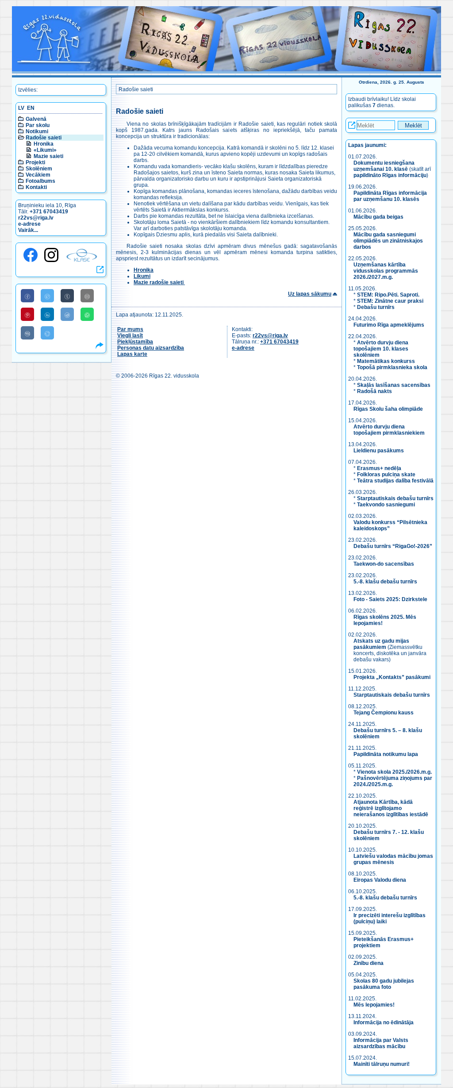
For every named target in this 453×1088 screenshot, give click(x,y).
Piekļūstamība (135, 342)
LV (21, 108)
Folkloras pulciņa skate (386, 474)
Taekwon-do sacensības (383, 564)
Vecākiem (38, 175)
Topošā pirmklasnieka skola (392, 367)
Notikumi (37, 131)
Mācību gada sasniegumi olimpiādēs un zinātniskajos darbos (388, 240)
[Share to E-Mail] (87, 295)
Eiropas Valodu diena (379, 880)
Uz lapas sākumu (309, 294)
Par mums (130, 329)
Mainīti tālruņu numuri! (381, 1064)
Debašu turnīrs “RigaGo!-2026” (392, 546)
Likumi (142, 276)
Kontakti (36, 187)
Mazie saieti (48, 156)
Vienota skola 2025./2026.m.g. (394, 772)
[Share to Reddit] (67, 314)
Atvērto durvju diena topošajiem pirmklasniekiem (389, 430)
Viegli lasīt (130, 335)
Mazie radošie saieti (159, 282)
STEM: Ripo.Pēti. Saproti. (388, 295)
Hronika (44, 144)
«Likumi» (45, 150)
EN (31, 108)
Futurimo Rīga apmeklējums (388, 325)
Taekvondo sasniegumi (386, 505)
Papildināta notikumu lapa (385, 754)
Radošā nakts (374, 391)
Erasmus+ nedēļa (379, 468)
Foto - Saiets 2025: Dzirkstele (390, 599)
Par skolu (38, 125)
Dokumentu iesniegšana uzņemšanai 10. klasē (384, 166)
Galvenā (36, 119)
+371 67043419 (49, 211)
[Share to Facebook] (27, 295)
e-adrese (29, 224)
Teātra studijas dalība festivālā (395, 481)
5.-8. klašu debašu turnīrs (385, 582)
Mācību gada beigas (379, 217)
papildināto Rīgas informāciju (389, 175)
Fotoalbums (40, 181)
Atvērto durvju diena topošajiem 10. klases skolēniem (380, 349)
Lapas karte (132, 354)
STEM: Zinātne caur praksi (390, 301)
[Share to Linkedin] (47, 314)
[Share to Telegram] (47, 333)
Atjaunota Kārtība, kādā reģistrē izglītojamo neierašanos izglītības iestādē (390, 808)
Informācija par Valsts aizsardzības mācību (380, 1043)
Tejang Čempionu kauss (383, 713)
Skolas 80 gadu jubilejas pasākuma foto (383, 984)
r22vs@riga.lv (36, 218)
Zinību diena (368, 963)
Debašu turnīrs (376, 307)
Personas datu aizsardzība (150, 348)
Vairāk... (28, 230)
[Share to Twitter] (47, 295)
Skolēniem (39, 169)
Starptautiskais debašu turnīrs (395, 498)
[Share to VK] (27, 333)
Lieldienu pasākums (378, 451)
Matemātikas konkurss (386, 361)
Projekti (35, 162)
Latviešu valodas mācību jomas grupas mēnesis (393, 859)
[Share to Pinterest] (27, 314)
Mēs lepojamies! (374, 1005)
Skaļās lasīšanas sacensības (393, 385)
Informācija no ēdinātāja (383, 1022)
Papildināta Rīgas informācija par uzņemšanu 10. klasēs (390, 196)
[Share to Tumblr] (67, 295)
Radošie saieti (43, 138)
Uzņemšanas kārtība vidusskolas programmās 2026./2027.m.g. (385, 271)
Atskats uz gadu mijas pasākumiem (381, 644)
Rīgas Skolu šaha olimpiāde (388, 409)
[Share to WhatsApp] (87, 314)
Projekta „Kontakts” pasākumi (391, 677)
